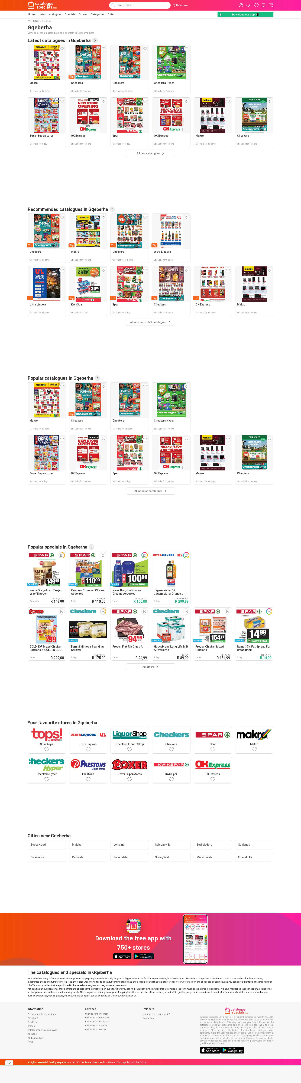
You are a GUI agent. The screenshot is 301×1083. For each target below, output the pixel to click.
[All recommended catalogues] (112, 209)
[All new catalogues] (95, 40)
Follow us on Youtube (96, 1025)
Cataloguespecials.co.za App (42, 1030)
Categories (97, 14)
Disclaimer (86, 1062)
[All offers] (91, 547)
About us (32, 1034)
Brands (31, 1026)
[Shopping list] (271, 5)
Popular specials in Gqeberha (57, 547)
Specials (70, 14)
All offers (32, 1022)
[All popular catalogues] (97, 378)
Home (31, 14)
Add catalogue (35, 1038)
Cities (111, 14)
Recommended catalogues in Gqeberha (68, 209)
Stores (83, 14)
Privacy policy (124, 1062)
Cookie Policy (139, 1062)
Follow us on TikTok (95, 1029)
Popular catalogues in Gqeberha (60, 378)
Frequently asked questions (42, 1014)
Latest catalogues (50, 14)
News (30, 1041)
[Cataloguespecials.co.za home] (42, 5)
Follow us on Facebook (97, 1017)
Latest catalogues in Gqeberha (59, 40)
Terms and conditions (104, 1062)
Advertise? (33, 1018)
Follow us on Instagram (97, 1021)
